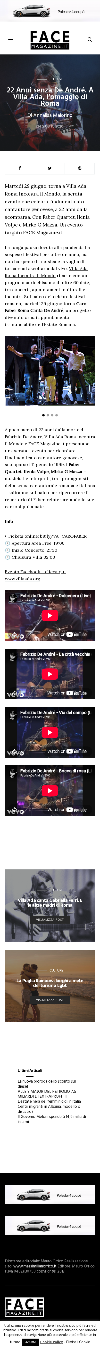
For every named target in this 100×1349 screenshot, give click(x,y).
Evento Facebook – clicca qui (35, 571)
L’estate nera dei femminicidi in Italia (49, 1101)
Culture (56, 79)
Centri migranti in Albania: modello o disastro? (49, 1109)
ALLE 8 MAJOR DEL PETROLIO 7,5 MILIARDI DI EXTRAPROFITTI (47, 1094)
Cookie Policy (51, 1342)
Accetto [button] (30, 1342)
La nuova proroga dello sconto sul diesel (47, 1084)
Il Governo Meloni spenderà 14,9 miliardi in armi (52, 1119)
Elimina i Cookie (78, 1342)
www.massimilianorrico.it (35, 1266)
